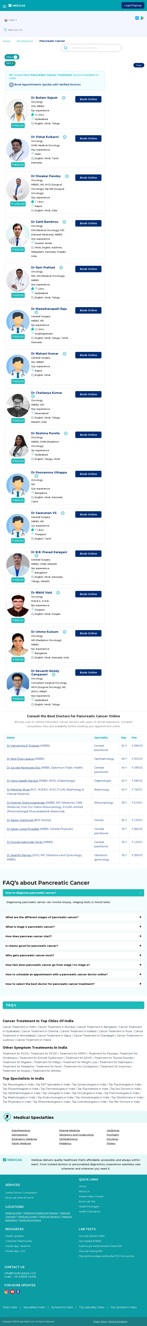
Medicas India (13, 1212)
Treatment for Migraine (17, 1062)
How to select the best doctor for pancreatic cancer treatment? (50, 984)
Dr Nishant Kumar (45, 353)
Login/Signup (133, 5)
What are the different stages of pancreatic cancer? (42, 917)
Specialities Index (34, 1307)
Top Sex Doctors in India (125, 1088)
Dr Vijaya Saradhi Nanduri (23, 780)
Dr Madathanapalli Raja (49, 309)
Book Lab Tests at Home (19, 1197)
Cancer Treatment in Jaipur (54, 1035)
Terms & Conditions (118, 1321)
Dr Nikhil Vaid (42, 592)
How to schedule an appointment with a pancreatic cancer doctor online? (57, 974)
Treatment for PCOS (16, 1053)
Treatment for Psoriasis (103, 1053)
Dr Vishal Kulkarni (45, 137)
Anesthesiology (21, 1130)
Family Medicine (21, 1143)
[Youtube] (12, 1293)
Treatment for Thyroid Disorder (113, 1058)
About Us (84, 1191)
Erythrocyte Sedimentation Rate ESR (100, 1246)
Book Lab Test (87, 1201)
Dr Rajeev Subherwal (20, 820)
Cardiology (113, 1130)
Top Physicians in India (17, 1101)
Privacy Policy (100, 1321)
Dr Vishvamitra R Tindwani (23, 745)
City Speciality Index (91, 1307)
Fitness (111, 1143)
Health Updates (14, 1235)
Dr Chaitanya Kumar (47, 393)
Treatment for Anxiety (16, 1070)
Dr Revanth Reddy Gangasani (45, 672)
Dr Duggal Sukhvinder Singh (25, 842)
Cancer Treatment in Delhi (19, 1027)
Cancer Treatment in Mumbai (56, 1027)
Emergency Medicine (24, 1139)
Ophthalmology (68, 1139)
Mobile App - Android (17, 1246)
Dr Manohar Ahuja (18, 789)
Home (6, 41)
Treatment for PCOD (44, 1053)
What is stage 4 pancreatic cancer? (30, 926)
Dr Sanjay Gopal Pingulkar (23, 829)
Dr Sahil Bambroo (45, 222)
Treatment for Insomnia (115, 1066)
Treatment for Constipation (81, 1066)
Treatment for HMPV (73, 1053)
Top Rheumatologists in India (51, 1101)
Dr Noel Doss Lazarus (21, 758)
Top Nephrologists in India (19, 1097)
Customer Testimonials (18, 1241)
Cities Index (10, 1307)
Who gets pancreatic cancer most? (30, 955)
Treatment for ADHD (79, 1058)
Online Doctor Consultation (21, 1192)
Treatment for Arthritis (47, 1070)
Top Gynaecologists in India (89, 1084)
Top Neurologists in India (18, 1084)
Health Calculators (89, 1211)
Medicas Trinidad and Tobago (41, 1212)
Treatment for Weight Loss (80, 1062)
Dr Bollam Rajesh (44, 97)
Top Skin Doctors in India (124, 1101)
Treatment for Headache (18, 1066)
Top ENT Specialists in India (53, 1084)
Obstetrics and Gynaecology (76, 1134)
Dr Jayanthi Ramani (19, 855)
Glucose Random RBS (92, 1235)
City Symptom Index (124, 1307)
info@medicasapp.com (20, 1273)
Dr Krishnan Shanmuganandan (26, 802)
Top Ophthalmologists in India (21, 1093)
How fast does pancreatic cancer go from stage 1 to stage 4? (48, 965)
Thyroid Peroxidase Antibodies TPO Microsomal (106, 1256)
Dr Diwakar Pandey (46, 176)
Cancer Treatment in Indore (33, 1040)
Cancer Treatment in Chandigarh (94, 1035)
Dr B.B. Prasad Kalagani (49, 552)
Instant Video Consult (91, 1196)
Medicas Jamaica (49, 1216)
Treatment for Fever (49, 1066)
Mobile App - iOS (15, 1251)
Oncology (112, 1139)
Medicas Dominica (30, 1220)
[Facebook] (18, 1293)
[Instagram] (6, 1293)
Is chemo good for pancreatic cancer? (32, 945)
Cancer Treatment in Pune (115, 1031)
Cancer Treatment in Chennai (40, 1031)
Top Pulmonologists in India (121, 1093)
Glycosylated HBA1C (90, 1241)
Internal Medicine (69, 1130)
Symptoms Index (62, 1307)
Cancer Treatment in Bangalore (97, 1027)
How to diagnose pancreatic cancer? (31, 892)
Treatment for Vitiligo (47, 1062)
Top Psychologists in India (124, 1084)
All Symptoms (24, 41)
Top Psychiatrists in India (92, 1088)
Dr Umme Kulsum (45, 632)
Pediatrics (65, 1143)
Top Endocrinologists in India (55, 1097)
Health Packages (89, 1206)
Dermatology (20, 1134)
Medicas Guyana (27, 1216)
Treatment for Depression (115, 1062)
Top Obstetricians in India (127, 1097)
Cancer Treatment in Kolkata (78, 1031)
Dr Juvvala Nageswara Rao (24, 767)
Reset (139, 65)
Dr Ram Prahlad (43, 267)
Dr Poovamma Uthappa (49, 472)
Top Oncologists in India (87, 1093)
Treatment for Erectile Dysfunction (41, 1058)
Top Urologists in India (56, 1093)
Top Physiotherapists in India (20, 1088)
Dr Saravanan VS (44, 513)
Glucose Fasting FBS (91, 1251)
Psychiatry (113, 1134)
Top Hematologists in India (92, 1097)
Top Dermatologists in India (58, 1088)
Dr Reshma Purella (46, 433)
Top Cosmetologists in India (89, 1101)
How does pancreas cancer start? (29, 936)
